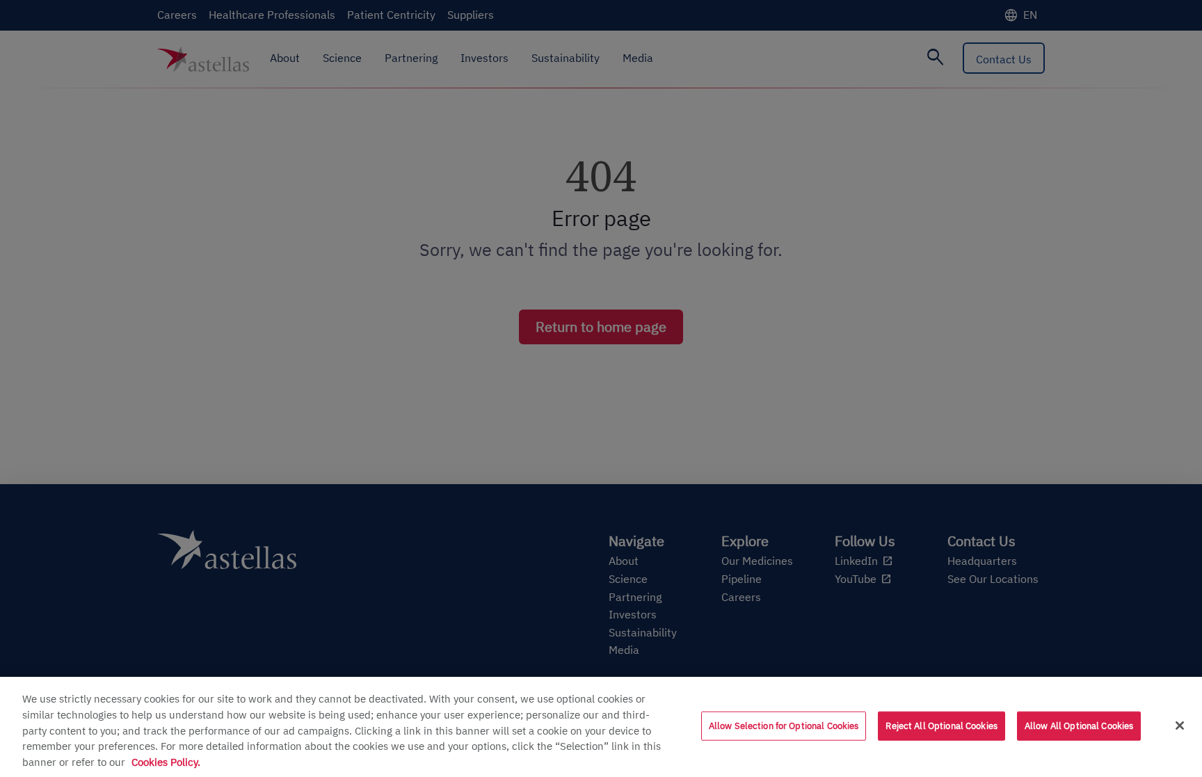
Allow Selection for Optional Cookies (784, 726)
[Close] (1179, 725)
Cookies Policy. (165, 762)
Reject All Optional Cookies (941, 726)
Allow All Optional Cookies (1079, 726)
